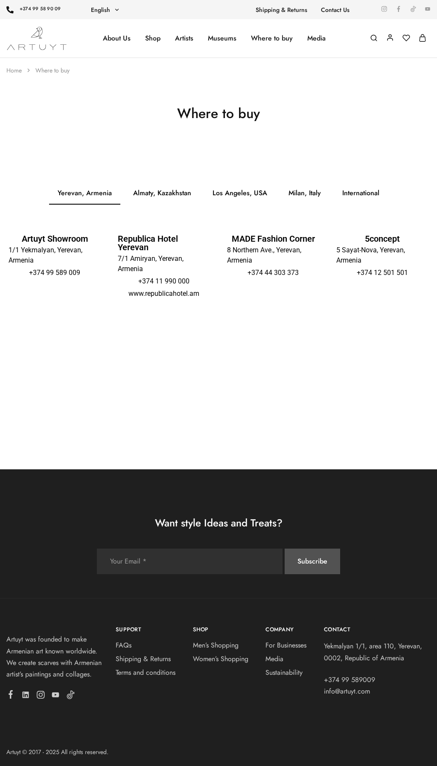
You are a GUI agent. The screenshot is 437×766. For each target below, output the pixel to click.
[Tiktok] (70, 696)
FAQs (123, 645)
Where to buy (272, 38)
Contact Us (335, 10)
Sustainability (284, 672)
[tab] (84, 193)
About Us (117, 38)
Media (316, 38)
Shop (152, 38)
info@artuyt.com (347, 691)
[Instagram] (40, 696)
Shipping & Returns (281, 10)
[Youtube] (55, 696)
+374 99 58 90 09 (40, 8)
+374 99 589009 (349, 680)
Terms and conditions (145, 672)
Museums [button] (222, 38)
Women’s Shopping (220, 659)
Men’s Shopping (216, 645)
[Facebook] (10, 696)
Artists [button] (184, 38)
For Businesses (285, 645)
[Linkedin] (25, 696)
